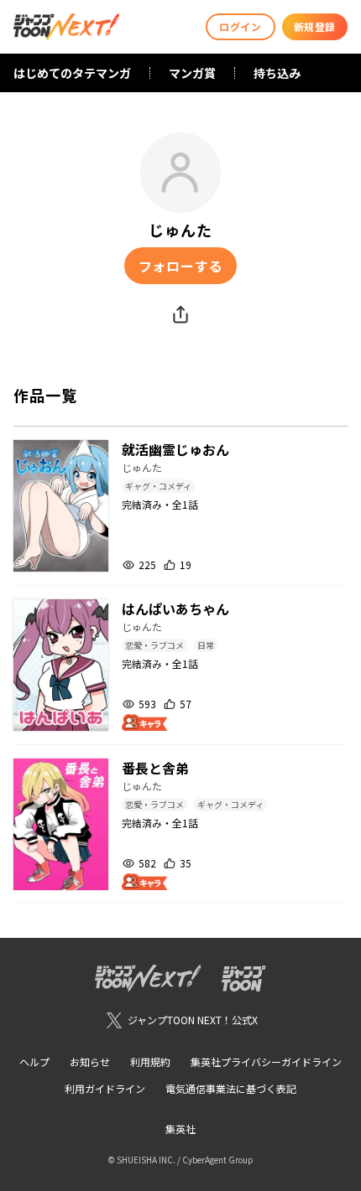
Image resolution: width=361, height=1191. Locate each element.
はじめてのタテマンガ (72, 73)
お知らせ (90, 1061)
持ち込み (277, 73)
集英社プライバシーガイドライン (266, 1061)
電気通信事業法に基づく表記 (230, 1088)
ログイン (240, 26)
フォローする (181, 266)
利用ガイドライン (105, 1088)
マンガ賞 (192, 73)
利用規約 (150, 1061)
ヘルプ (34, 1061)
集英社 (180, 1128)
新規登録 (315, 26)
